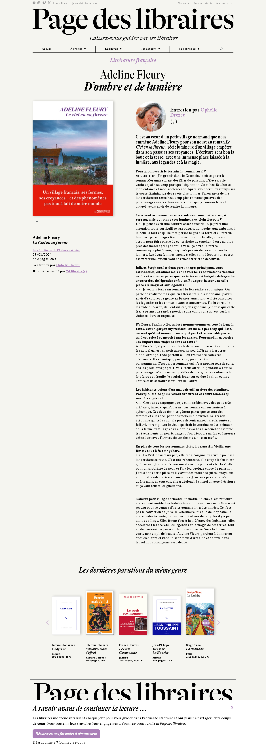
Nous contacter (204, 3)
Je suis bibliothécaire (85, 3)
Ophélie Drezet (68, 265)
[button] (48, 622)
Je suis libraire (61, 3)
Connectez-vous (72, 742)
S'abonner (184, 3)
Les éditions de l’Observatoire (56, 250)
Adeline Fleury (133, 74)
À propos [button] (76, 48)
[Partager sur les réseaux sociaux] (37, 225)
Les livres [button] (111, 48)
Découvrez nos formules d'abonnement (66, 733)
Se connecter (224, 3)
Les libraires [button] (187, 48)
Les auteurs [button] (149, 48)
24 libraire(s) (76, 271)
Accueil (46, 48)
